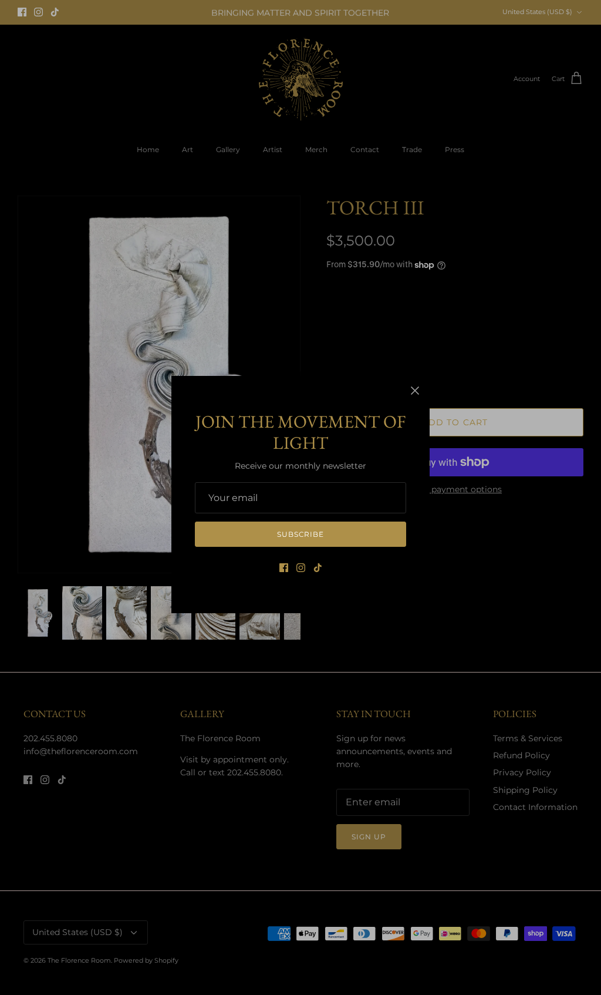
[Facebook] (283, 567)
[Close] (415, 391)
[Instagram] (300, 567)
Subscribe (301, 534)
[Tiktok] (317, 567)
